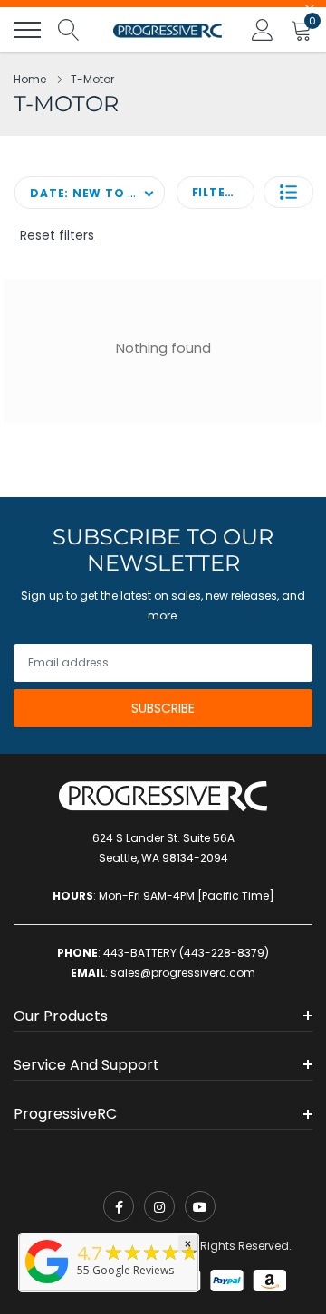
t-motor (92, 79)
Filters (216, 192)
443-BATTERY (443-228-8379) (186, 952)
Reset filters (57, 235)
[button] (288, 192)
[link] (118, 1206)
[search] (69, 29)
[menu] (27, 29)
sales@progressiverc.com (182, 972)
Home (30, 79)
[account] (262, 29)
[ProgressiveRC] (47, 1284)
